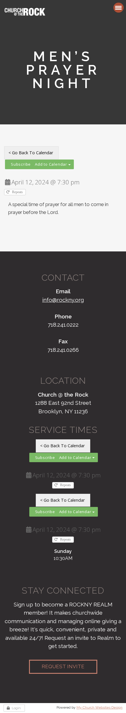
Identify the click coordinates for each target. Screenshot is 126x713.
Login (16, 708)
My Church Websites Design (99, 707)
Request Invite (63, 666)
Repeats (18, 192)
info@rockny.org (63, 299)
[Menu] (118, 8)
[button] (39, 164)
